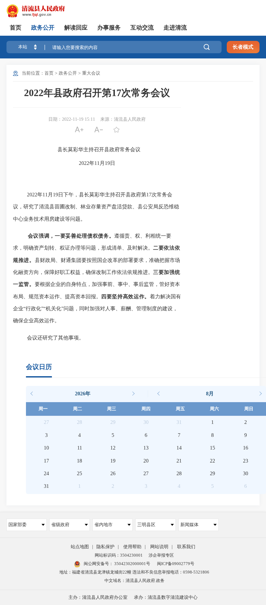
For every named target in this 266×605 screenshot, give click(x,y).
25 (79, 473)
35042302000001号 (131, 563)
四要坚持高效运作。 (125, 296)
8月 (210, 393)
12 (112, 448)
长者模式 (243, 47)
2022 (84, 163)
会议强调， (41, 236)
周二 (77, 408)
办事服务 (109, 27)
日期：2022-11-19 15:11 (71, 119)
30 (245, 473)
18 (79, 460)
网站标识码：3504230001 (119, 555)
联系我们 (186, 546)
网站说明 (159, 546)
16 (245, 448)
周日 (248, 408)
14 (179, 448)
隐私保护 (105, 546)
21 (179, 460)
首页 (15, 27)
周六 (214, 408)
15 (212, 448)
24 (46, 473)
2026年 (83, 393)
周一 (43, 408)
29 (212, 473)
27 (146, 473)
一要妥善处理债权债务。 (84, 236)
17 (148, 194)
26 (112, 473)
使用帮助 (132, 546)
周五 (180, 408)
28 (179, 473)
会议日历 (39, 366)
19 (107, 163)
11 (97, 163)
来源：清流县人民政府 (123, 119)
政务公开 (42, 27)
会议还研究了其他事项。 (55, 337)
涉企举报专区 (161, 555)
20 (146, 460)
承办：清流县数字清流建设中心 (166, 597)
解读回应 (76, 27)
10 (46, 448)
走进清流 (175, 27)
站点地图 (80, 546)
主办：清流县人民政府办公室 (97, 597)
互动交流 (142, 27)
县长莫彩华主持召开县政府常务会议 (98, 149)
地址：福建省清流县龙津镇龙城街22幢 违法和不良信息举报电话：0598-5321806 (134, 572)
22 (212, 460)
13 (146, 448)
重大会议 (91, 73)
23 (245, 460)
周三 (111, 408)
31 (46, 486)
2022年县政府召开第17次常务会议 (97, 92)
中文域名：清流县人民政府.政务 (134, 580)
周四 (146, 408)
